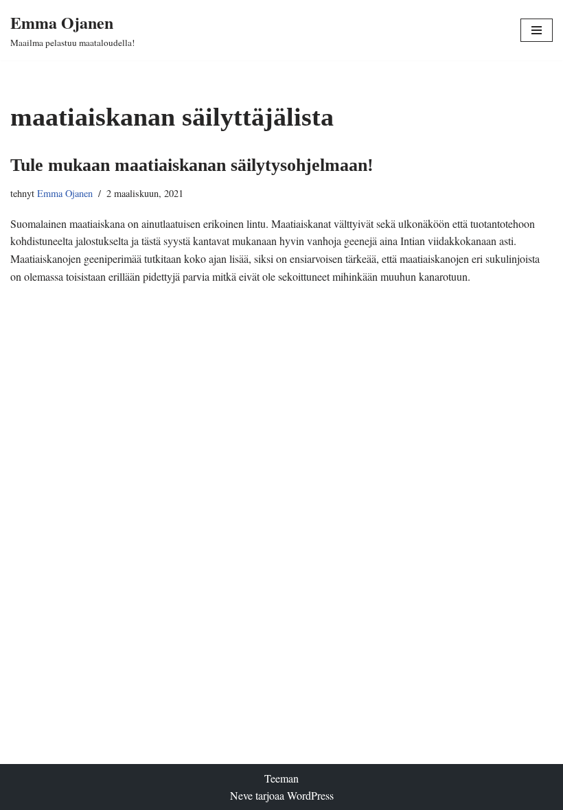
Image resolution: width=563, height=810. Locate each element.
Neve (241, 795)
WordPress (310, 795)
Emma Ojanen (65, 193)
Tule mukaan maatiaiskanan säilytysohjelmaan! (192, 165)
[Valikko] (536, 30)
